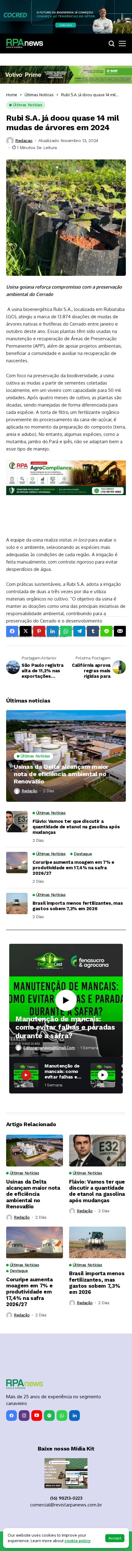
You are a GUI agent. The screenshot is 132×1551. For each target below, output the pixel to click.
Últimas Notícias (39, 94)
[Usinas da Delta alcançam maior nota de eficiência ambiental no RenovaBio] (66, 756)
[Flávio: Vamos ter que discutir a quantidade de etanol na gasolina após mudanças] (17, 821)
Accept (114, 1538)
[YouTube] (36, 1415)
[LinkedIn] (74, 1415)
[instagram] (24, 1415)
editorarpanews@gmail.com (49, 1048)
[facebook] (11, 1415)
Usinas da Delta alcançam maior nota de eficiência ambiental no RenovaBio (61, 774)
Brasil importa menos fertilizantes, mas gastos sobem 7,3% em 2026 (78, 905)
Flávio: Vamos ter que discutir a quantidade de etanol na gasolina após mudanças (76, 827)
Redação (29, 791)
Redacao (24, 140)
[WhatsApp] (61, 1415)
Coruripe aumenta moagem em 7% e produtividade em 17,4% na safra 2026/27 (73, 867)
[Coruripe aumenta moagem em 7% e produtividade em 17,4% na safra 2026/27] (17, 862)
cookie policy (77, 1540)
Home (11, 94)
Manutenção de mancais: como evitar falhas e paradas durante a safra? (65, 1027)
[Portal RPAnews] (24, 43)
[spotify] (49, 1415)
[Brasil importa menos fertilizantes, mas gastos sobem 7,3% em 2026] (17, 903)
